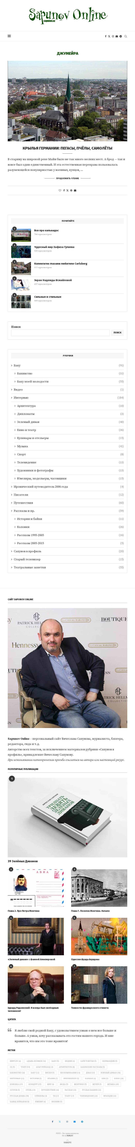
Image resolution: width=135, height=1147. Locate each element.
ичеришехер (71, 1078)
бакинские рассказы (93, 1067)
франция (109, 1096)
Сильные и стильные (47, 296)
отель (30, 1090)
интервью (17, 1078)
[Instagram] (113, 36)
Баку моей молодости (70, 381)
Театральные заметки (69, 567)
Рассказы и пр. (69, 511)
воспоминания (70, 1073)
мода (64, 1084)
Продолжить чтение (67, 178)
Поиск (16, 327)
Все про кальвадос (46, 230)
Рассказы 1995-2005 (70, 535)
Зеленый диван (70, 422)
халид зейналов (19, 1102)
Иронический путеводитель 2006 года (69, 487)
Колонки (70, 527)
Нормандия (109, 1061)
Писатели (69, 495)
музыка (113, 1084)
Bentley (15, 1061)
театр (69, 1096)
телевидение (89, 1096)
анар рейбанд (44, 1067)
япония (57, 1102)
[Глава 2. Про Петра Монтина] (36, 888)
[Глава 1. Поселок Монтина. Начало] (99, 888)
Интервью (69, 398)
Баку (69, 365)
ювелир (40, 1102)
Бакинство (70, 373)
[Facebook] (105, 36)
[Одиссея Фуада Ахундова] (99, 936)
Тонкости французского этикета (89, 1008)
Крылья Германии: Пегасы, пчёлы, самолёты (67, 148)
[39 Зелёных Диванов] (67, 817)
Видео (69, 390)
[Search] (125, 36)
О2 (12, 1067)
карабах (90, 1078)
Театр (25, 1067)
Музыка (70, 446)
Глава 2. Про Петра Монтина (23, 911)
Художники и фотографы (70, 470)
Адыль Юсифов (36, 1061)
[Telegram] (121, 36)
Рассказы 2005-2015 (70, 543)
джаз (90, 1073)
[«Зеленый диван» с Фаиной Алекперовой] (36, 936)
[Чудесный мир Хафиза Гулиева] (21, 251)
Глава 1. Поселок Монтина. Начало (90, 911)
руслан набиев (91, 1090)
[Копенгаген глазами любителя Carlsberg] (21, 268)
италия (52, 1078)
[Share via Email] (75, 190)
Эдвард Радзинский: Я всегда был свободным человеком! (33, 1010)
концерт (34, 1084)
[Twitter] (109, 36)
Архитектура (70, 406)
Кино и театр (70, 430)
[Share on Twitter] (67, 190)
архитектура (67, 1067)
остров (15, 1090)
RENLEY (70, 1136)
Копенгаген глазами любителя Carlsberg (60, 263)
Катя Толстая (88, 1061)
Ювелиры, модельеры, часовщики (70, 478)
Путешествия (69, 503)
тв (56, 1096)
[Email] (117, 36)
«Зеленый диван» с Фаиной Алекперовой (31, 959)
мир (50, 1084)
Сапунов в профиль (69, 551)
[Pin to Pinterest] (71, 190)
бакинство (17, 1073)
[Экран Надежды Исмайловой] (21, 285)
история (36, 1078)
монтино (80, 1084)
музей (97, 1084)
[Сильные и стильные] (21, 301)
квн (105, 1078)
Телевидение (70, 462)
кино (118, 1078)
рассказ (70, 1090)
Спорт (70, 454)
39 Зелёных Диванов (23, 861)
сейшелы (41, 1096)
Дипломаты (70, 414)
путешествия (50, 1090)
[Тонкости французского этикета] (99, 985)
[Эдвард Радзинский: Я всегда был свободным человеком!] (36, 985)
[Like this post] (60, 190)
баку (35, 1073)
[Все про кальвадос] (21, 235)
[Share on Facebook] (64, 190)
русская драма (19, 1096)
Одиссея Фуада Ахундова (85, 959)
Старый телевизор (69, 559)
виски (49, 1073)
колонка (16, 1084)
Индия (70, 1061)
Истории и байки (70, 519)
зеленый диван (111, 1073)
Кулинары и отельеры (70, 438)
